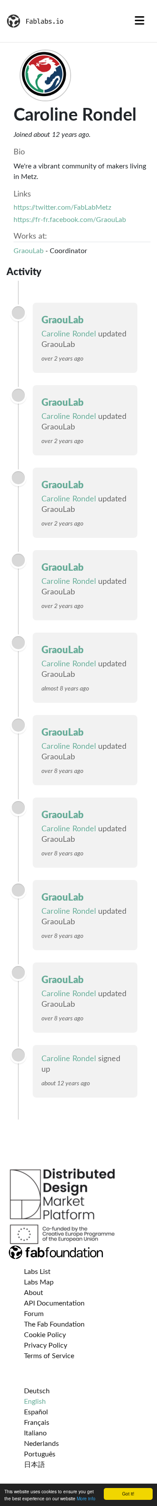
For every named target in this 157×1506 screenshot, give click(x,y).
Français (36, 1422)
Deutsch (37, 1391)
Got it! (128, 1493)
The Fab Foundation (54, 1324)
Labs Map (39, 1282)
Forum (34, 1313)
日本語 (34, 1464)
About (33, 1292)
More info (86, 1498)
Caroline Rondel (68, 334)
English (35, 1401)
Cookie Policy (45, 1334)
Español (36, 1412)
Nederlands (41, 1443)
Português (39, 1454)
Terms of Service (49, 1355)
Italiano (35, 1433)
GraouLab (29, 250)
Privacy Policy (45, 1345)
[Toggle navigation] (139, 21)
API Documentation (54, 1303)
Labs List (37, 1271)
